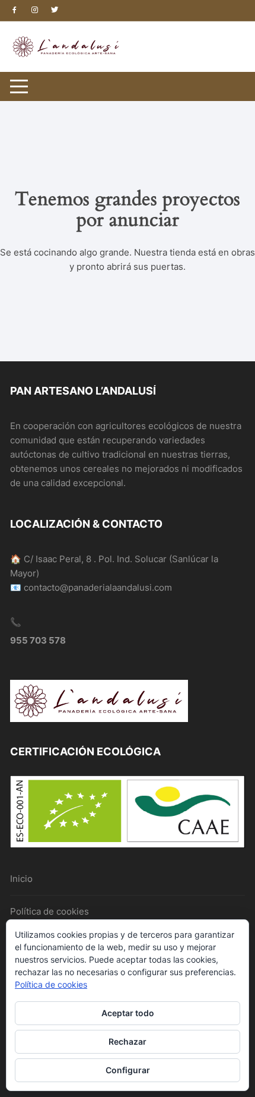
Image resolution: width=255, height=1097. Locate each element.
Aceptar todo (127, 1013)
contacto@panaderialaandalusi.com (98, 587)
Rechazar (127, 1041)
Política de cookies (49, 911)
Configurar (128, 1070)
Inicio (21, 878)
